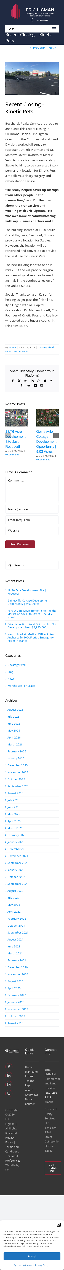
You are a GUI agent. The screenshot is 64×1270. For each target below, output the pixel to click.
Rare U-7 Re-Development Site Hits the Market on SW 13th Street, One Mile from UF (31, 614)
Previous (39, 48)
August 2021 (15, 939)
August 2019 (15, 1023)
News (8, 351)
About (29, 1090)
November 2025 (17, 772)
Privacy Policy (42, 1265)
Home (29, 1067)
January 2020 (15, 1002)
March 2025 (15, 828)
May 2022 (13, 904)
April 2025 (14, 821)
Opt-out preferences (23, 1265)
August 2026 (15, 709)
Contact (30, 1104)
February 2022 (16, 918)
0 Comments (21, 351)
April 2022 (14, 911)
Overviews (31, 1094)
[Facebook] (8, 1066)
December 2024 (17, 849)
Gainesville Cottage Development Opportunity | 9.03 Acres (46, 441)
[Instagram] (8, 1084)
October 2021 (16, 925)
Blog (10, 671)
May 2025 (13, 814)
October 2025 (16, 779)
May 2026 (13, 730)
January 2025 (15, 842)
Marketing (31, 1071)
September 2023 (18, 863)
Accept (32, 1256)
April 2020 (14, 988)
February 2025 (16, 835)
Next (52, 48)
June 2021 (13, 946)
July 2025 (13, 800)
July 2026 (13, 716)
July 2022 (13, 897)
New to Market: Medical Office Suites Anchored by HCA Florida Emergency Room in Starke (30, 637)
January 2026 (15, 758)
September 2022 (18, 883)
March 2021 (15, 953)
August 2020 (15, 981)
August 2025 (15, 793)
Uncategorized (46, 347)
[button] (58, 1225)
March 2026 (15, 744)
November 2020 (17, 974)
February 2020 (16, 995)
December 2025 (17, 765)
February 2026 (16, 751)
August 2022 (15, 890)
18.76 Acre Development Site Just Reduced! (28, 591)
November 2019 (17, 1009)
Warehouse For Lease (21, 685)
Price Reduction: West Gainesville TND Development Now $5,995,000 (31, 625)
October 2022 (16, 877)
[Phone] (8, 1093)
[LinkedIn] (8, 1075)
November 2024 (17, 856)
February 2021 (16, 960)
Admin (12, 347)
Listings (30, 1076)
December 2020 (17, 967)
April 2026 (14, 737)
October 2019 (16, 1016)
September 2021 (18, 932)
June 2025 (13, 807)
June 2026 (13, 723)
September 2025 (18, 786)
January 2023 (15, 870)
